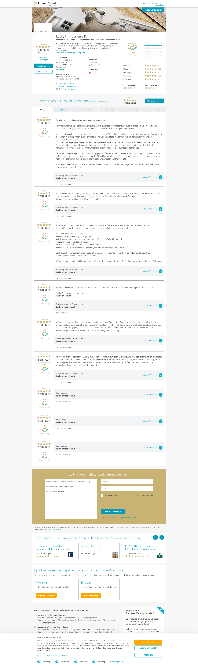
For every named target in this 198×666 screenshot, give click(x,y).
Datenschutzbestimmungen (57, 655)
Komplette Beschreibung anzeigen (69, 52)
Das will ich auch (146, 3)
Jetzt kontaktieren (154, 9)
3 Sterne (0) (110, 110)
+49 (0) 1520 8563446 (68, 83)
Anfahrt (62, 69)
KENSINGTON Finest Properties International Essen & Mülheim (140, 547)
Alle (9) (42, 109)
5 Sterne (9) (64, 110)
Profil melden (57, 529)
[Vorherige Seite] (155, 537)
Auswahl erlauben (148, 648)
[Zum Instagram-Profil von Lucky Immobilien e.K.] (90, 74)
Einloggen (159, 4)
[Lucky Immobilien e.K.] (43, 32)
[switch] (57, 661)
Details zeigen (115, 662)
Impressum (41, 655)
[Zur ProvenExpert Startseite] (45, 4)
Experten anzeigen (46, 595)
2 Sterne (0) (133, 110)
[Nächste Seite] (161, 537)
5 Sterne (146, 44)
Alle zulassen (148, 642)
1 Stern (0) (155, 110)
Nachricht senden (113, 511)
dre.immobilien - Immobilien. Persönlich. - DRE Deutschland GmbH (54, 547)
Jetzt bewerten (43, 65)
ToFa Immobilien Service (92, 546)
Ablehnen (148, 655)
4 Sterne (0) (87, 110)
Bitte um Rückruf (111, 495)
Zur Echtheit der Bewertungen (43, 58)
